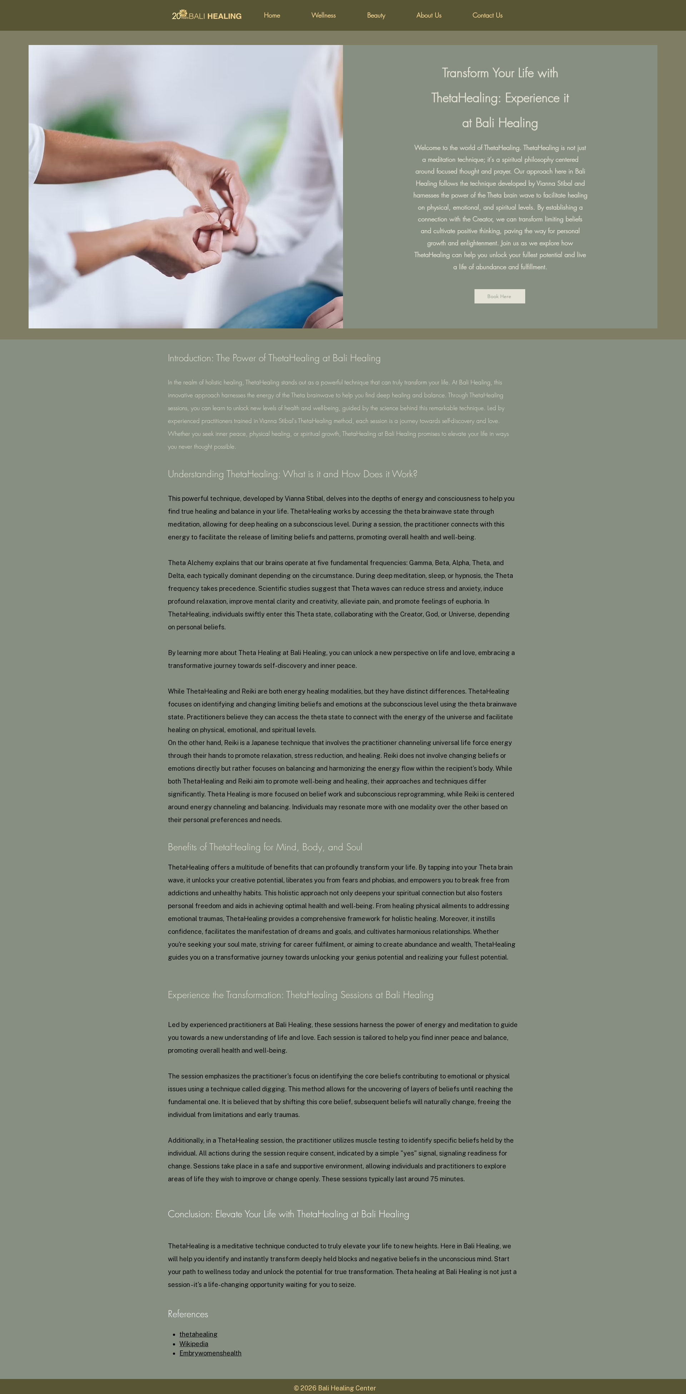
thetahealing (198, 1334)
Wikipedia (193, 1344)
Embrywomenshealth (210, 1353)
